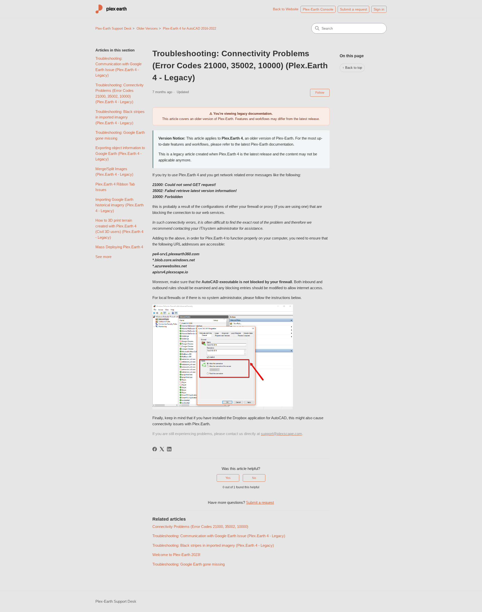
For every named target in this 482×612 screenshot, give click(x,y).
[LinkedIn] (169, 449)
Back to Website (285, 9)
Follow (319, 92)
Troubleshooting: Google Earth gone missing (120, 135)
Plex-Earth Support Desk (113, 28)
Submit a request (353, 9)
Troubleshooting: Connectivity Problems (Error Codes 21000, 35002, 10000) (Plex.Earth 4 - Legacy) (119, 93)
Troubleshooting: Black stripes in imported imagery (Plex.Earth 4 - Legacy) (120, 117)
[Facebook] (154, 449)
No (254, 478)
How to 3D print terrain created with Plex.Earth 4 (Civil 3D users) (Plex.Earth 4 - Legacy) (119, 228)
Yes (227, 478)
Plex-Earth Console (318, 9)
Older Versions (147, 28)
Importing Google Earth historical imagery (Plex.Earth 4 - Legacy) (119, 205)
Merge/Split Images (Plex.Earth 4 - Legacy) (114, 172)
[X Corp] (162, 449)
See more (103, 257)
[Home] (111, 9)
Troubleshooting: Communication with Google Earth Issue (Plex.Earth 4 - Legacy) (118, 67)
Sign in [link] (379, 9)
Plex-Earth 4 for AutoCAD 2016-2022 (189, 28)
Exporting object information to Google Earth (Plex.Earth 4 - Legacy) (120, 153)
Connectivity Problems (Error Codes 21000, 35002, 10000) (200, 526)
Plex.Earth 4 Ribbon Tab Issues (115, 187)
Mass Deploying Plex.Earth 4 (119, 247)
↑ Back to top (352, 68)
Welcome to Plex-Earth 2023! (176, 555)
